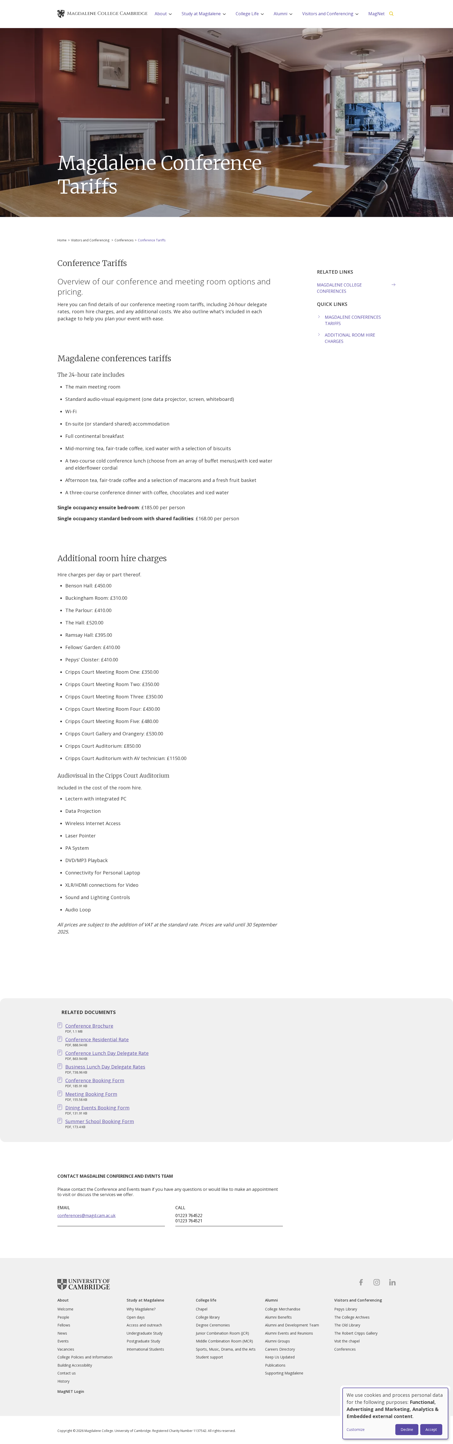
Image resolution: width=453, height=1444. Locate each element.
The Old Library (347, 1325)
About (165, 15)
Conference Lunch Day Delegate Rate (107, 1053)
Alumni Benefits (278, 1317)
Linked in (392, 1282)
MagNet (376, 14)
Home (62, 240)
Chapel (201, 1309)
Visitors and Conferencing (332, 15)
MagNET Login (70, 1391)
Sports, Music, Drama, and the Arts (226, 1349)
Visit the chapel (347, 1341)
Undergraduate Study (145, 1333)
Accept (431, 1429)
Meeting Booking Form (91, 1094)
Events (63, 1341)
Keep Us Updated (280, 1357)
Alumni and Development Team (292, 1325)
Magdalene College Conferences (339, 288)
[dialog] (395, 1413)
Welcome (65, 1309)
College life (206, 1300)
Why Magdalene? (141, 1309)
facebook (361, 1282)
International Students (145, 1349)
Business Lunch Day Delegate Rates (105, 1067)
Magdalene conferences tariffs (353, 320)
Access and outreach (144, 1325)
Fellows (63, 1325)
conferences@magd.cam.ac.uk (86, 1215)
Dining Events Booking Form (97, 1108)
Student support (209, 1357)
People (63, 1317)
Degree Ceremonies (213, 1325)
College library (208, 1317)
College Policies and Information (84, 1357)
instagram (376, 1282)
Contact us (66, 1373)
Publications (275, 1365)
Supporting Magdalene (284, 1373)
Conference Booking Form (94, 1080)
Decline (407, 1429)
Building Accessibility (74, 1365)
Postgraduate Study (143, 1341)
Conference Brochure (89, 1026)
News (62, 1333)
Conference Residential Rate (97, 1039)
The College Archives (352, 1317)
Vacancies (65, 1349)
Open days (136, 1317)
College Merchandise (282, 1309)
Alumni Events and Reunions (289, 1333)
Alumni (285, 15)
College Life (251, 15)
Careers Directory (280, 1349)
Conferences (124, 240)
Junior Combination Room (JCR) (222, 1333)
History (63, 1381)
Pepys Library (345, 1309)
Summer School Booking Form (99, 1121)
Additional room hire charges (350, 338)
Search (391, 14)
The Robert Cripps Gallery (356, 1333)
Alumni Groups (277, 1341)
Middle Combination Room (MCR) (224, 1341)
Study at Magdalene (205, 15)
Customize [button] (356, 1429)
